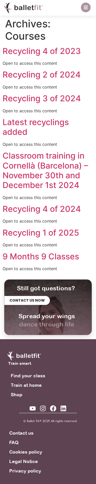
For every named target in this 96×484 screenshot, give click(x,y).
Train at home (26, 385)
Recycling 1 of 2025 (41, 233)
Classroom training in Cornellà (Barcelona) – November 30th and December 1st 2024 (45, 170)
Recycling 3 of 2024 (42, 98)
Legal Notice (23, 461)
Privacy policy (25, 471)
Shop (16, 394)
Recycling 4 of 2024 (42, 209)
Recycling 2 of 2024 (42, 75)
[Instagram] (43, 408)
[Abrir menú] (86, 7)
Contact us (21, 433)
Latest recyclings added (36, 127)
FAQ (13, 442)
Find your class (28, 375)
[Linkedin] (63, 408)
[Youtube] (32, 408)
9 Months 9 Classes (41, 256)
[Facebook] (53, 408)
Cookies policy (25, 452)
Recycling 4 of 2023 (42, 51)
